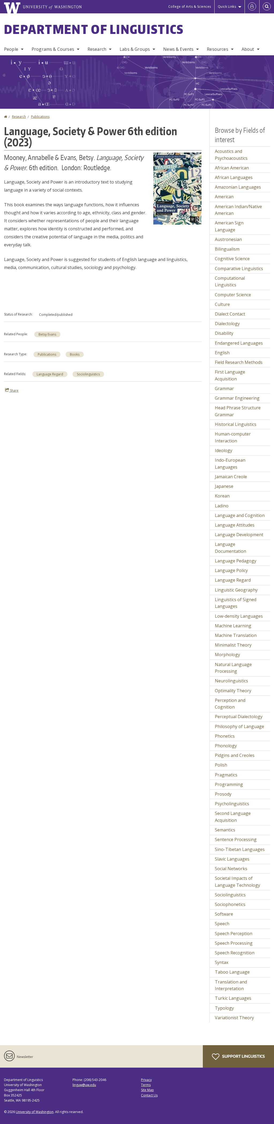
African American (232, 168)
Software (224, 914)
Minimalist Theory (233, 645)
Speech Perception (233, 933)
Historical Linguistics (235, 424)
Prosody (223, 794)
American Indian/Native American (238, 210)
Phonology (226, 746)
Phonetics (225, 736)
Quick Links (227, 6)
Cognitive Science (232, 259)
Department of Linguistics (94, 29)
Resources (217, 49)
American (224, 197)
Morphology (227, 655)
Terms (146, 1085)
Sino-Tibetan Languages (240, 849)
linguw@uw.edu (84, 1085)
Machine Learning (233, 626)
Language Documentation (230, 547)
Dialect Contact (230, 314)
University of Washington (35, 1112)
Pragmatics (226, 775)
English (222, 353)
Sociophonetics (230, 904)
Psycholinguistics (232, 804)
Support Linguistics (243, 1056)
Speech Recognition (234, 953)
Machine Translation (236, 635)
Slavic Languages (232, 859)
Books (74, 354)
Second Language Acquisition (233, 816)
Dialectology (227, 323)
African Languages (234, 177)
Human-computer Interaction (233, 437)
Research (96, 49)
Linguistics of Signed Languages (235, 603)
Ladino (222, 506)
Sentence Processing (236, 839)
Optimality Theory (233, 691)
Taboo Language (232, 972)
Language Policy (231, 570)
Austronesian (228, 239)
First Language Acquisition (230, 375)
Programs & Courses (53, 49)
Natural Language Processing (233, 668)
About (248, 49)
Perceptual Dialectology (238, 716)
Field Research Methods (238, 362)
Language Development (239, 535)
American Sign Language (229, 226)
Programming (229, 784)
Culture (222, 304)
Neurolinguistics (231, 681)
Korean (222, 496)
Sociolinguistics (88, 374)
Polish (221, 765)
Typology (224, 1008)
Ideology (223, 450)
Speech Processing (234, 943)
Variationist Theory (234, 1018)
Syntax (221, 962)
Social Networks (231, 869)
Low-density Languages (239, 616)
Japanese (224, 486)
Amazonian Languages (238, 187)
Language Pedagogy (235, 561)
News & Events (178, 49)
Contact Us (149, 1095)
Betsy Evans (47, 334)
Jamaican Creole (231, 477)
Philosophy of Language (239, 726)
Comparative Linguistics (239, 268)
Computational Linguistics (230, 281)
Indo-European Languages (230, 463)
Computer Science (233, 295)
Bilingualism (227, 249)
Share (13, 390)
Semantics (225, 830)
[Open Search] (267, 6)
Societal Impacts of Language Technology (237, 881)
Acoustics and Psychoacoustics (231, 154)
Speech (222, 924)
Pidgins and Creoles (234, 755)
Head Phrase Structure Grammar (238, 411)
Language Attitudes (234, 525)
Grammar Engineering (237, 398)
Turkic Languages (233, 998)
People (11, 49)
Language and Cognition (240, 515)
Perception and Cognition (230, 703)
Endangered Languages (239, 343)
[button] (177, 188)
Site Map (147, 1090)
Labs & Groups (135, 49)
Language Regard (50, 374)
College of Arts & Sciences (189, 6)
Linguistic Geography (236, 590)
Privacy (146, 1080)
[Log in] (252, 6)
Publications (40, 116)
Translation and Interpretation (231, 985)
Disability (224, 333)
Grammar (224, 388)
